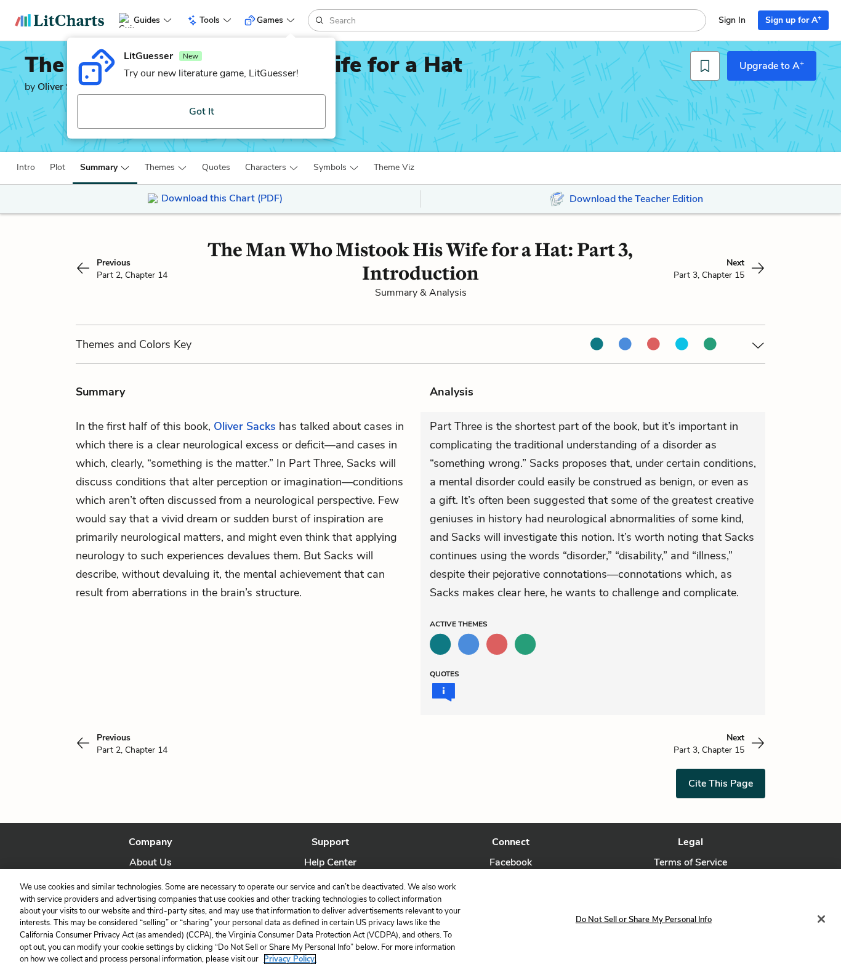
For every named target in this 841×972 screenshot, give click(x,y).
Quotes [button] (216, 167)
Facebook (510, 862)
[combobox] (516, 20)
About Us (150, 862)
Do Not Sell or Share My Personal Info (644, 919)
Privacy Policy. (290, 959)
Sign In (732, 20)
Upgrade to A (771, 65)
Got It (201, 111)
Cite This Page (720, 783)
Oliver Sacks (65, 87)
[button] (26, 167)
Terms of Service (690, 862)
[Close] (821, 919)
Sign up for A (793, 19)
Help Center (330, 862)
